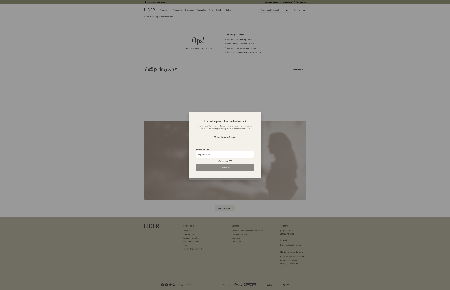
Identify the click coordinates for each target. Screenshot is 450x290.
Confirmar (225, 167)
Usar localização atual (226, 137)
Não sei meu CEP (225, 161)
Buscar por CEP (202, 149)
